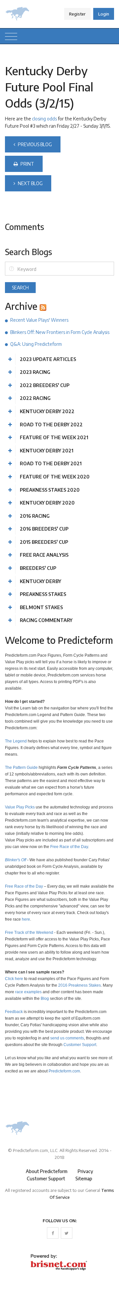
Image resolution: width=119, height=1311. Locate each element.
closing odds (44, 118)
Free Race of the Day (69, 846)
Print (27, 164)
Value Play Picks (20, 807)
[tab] (59, 359)
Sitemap (83, 1178)
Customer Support (79, 1044)
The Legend (16, 741)
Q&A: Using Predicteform (36, 344)
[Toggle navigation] (11, 36)
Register (77, 13)
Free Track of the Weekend (29, 932)
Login (103, 13)
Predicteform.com (64, 1071)
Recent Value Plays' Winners (39, 320)
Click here (14, 978)
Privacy (85, 1171)
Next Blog (30, 183)
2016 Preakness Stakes (79, 985)
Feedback (14, 1011)
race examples (28, 992)
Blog (45, 998)
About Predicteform (46, 1171)
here (26, 919)
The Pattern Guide (21, 767)
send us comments (67, 1038)
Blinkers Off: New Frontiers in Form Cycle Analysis (59, 332)
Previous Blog (34, 144)
